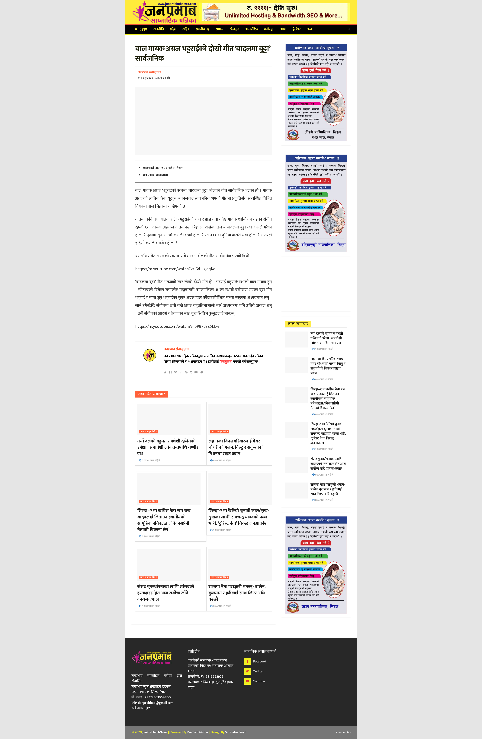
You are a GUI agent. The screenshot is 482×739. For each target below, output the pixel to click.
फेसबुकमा (226, 362)
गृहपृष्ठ (143, 29)
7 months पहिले (222, 530)
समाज (219, 29)
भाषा (284, 29)
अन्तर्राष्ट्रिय (251, 29)
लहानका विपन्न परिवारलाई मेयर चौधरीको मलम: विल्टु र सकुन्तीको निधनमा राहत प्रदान (236, 447)
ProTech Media (197, 732)
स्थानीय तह (203, 29)
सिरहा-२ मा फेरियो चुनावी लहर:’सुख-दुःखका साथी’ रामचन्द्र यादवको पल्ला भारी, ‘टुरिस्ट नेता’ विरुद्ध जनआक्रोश (238, 517)
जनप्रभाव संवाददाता (149, 72)
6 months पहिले (222, 460)
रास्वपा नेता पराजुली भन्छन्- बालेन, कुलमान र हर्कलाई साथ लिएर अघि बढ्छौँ (236, 593)
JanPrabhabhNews (155, 732)
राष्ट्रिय (186, 29)
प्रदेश (173, 29)
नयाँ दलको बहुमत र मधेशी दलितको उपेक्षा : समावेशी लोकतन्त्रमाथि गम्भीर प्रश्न (167, 447)
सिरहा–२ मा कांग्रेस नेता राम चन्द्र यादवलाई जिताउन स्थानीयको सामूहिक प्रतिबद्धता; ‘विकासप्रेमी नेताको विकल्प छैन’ (163, 520)
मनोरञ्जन (269, 29)
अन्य (309, 29)
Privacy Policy (343, 732)
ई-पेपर (297, 29)
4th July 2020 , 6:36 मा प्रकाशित (154, 78)
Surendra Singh (235, 732)
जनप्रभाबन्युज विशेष (148, 431)
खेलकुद (234, 29)
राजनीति (158, 29)
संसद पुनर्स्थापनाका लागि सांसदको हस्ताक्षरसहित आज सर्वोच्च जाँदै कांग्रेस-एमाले (165, 593)
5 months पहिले (150, 460)
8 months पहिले (150, 606)
